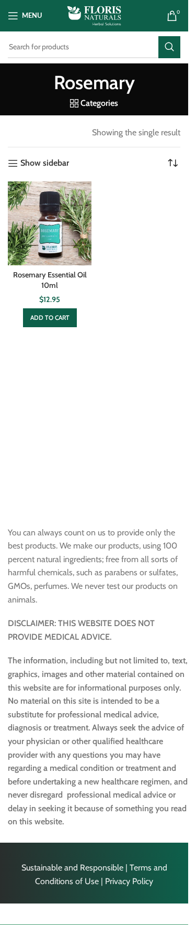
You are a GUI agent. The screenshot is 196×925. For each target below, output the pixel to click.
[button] (50, 317)
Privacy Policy (129, 881)
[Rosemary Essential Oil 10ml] (49, 223)
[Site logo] (94, 15)
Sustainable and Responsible (72, 868)
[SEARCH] (169, 47)
